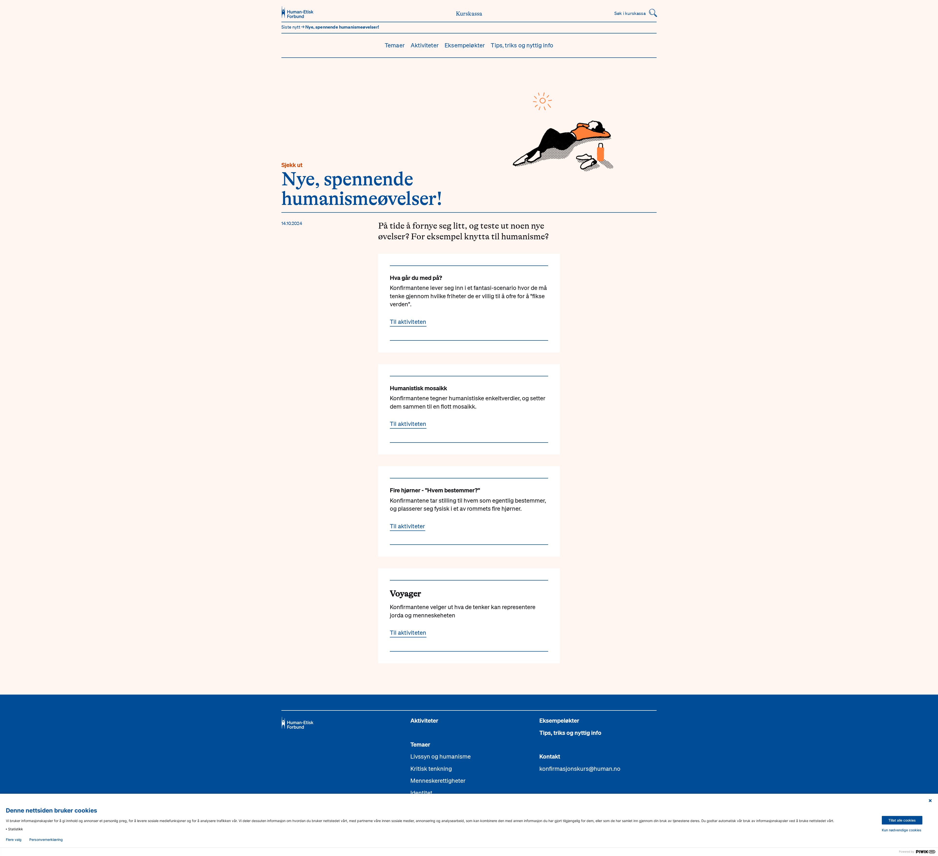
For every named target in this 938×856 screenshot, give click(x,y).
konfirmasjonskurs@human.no (579, 768)
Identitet (421, 792)
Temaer (395, 45)
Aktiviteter (425, 45)
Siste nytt (291, 27)
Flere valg (13, 840)
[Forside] (297, 12)
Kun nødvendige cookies (901, 830)
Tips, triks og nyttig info (522, 45)
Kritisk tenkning (431, 768)
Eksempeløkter (465, 45)
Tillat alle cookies (902, 820)
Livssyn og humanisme (440, 756)
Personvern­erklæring (46, 840)
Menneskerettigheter (438, 780)
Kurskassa (469, 14)
